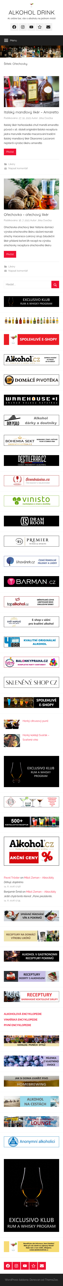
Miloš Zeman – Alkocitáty (39, 877)
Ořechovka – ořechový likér (26, 214)
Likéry (11, 164)
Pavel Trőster (12, 877)
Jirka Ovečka (46, 118)
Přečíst (10, 151)
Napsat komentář (18, 168)
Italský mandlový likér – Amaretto (31, 112)
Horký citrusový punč (35, 720)
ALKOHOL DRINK (32, 12)
